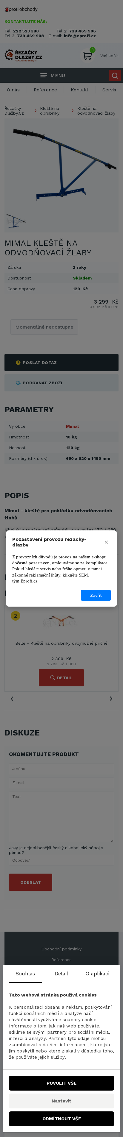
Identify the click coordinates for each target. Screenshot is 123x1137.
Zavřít (96, 595)
